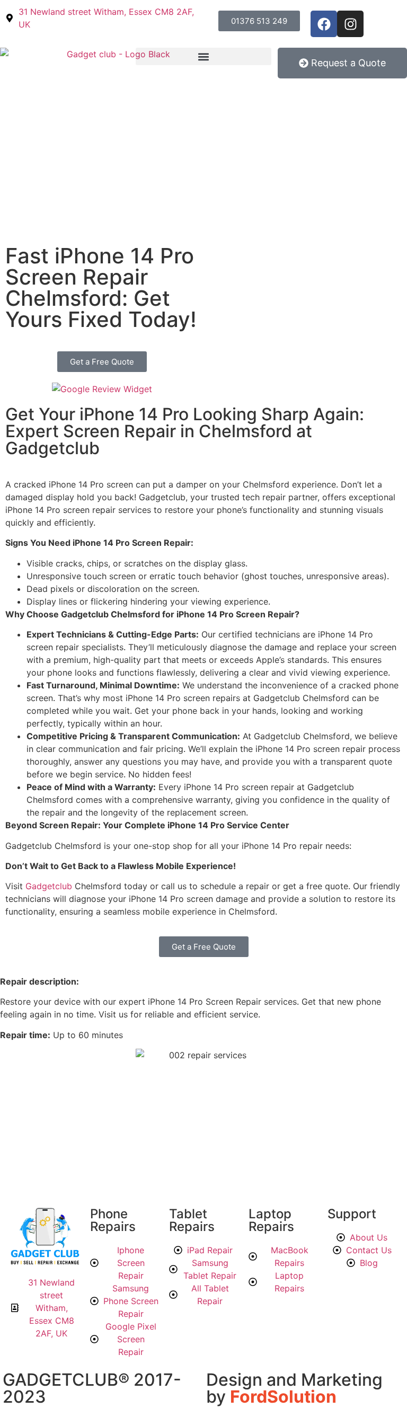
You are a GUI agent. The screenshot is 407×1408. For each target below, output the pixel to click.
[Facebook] (324, 24)
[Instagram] (350, 24)
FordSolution (283, 1396)
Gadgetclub (50, 886)
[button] (203, 56)
